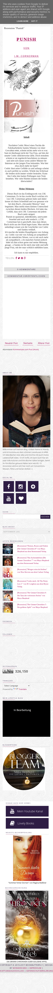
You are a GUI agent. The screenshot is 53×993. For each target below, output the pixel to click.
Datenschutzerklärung (39, 971)
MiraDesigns (20, 968)
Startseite (27, 343)
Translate (23, 689)
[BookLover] (21, 498)
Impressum (35, 968)
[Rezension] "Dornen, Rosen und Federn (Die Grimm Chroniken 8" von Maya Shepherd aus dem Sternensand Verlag (32, 548)
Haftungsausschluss (12, 971)
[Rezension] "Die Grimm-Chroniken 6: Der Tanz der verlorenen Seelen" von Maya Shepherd (32, 595)
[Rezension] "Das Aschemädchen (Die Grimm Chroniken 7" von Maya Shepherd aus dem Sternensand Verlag (33, 560)
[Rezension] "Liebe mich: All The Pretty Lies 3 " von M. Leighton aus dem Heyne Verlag (32, 584)
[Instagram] (20, 486)
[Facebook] (8, 486)
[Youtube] (8, 498)
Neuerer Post (11, 343)
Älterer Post (43, 343)
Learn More (22, 21)
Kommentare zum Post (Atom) (26, 349)
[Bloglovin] (33, 486)
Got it (34, 21)
